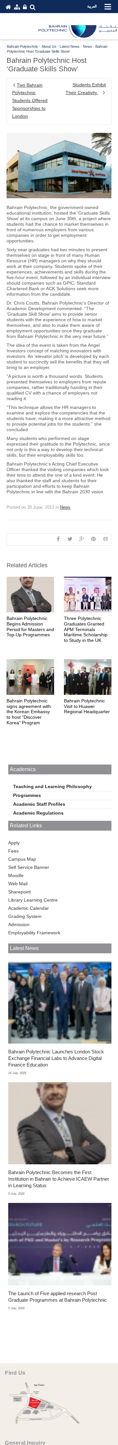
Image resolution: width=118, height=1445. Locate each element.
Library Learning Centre (33, 900)
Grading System (25, 916)
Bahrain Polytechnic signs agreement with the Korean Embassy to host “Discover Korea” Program (29, 711)
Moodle (16, 875)
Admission (19, 924)
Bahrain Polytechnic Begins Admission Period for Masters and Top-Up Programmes (30, 626)
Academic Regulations (38, 813)
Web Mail (18, 883)
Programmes (27, 795)
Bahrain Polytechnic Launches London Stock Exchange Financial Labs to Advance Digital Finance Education (56, 1058)
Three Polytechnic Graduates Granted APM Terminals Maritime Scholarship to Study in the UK (86, 629)
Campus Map (22, 859)
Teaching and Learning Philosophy (52, 786)
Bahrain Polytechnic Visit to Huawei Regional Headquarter (87, 706)
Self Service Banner (28, 867)
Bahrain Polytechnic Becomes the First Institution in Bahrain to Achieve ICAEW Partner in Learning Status (58, 1179)
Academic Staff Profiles (39, 804)
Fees (13, 851)
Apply (14, 842)
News (65, 507)
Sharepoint (19, 891)
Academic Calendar (28, 908)
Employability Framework (34, 932)
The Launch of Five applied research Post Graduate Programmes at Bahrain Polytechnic (57, 1297)
